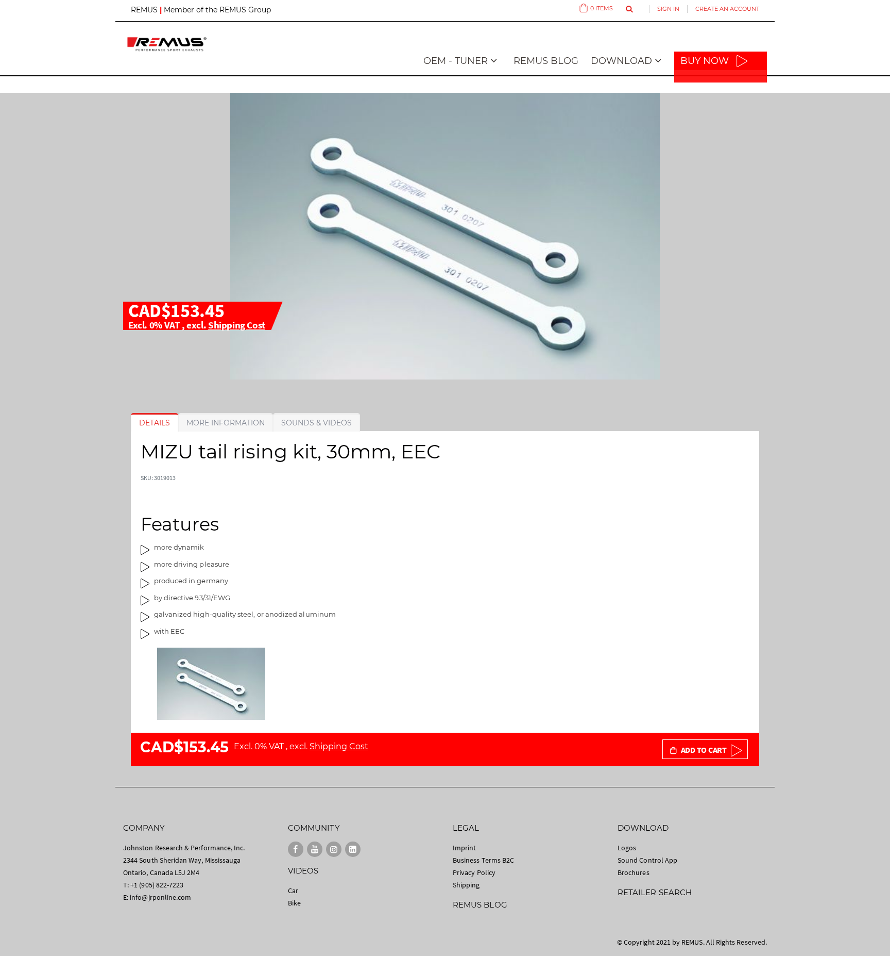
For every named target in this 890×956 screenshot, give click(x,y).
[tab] (154, 423)
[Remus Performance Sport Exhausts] (167, 44)
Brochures (633, 872)
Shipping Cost (236, 325)
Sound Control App (647, 860)
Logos (627, 847)
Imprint (464, 847)
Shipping (466, 884)
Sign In (668, 8)
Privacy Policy (474, 872)
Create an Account (727, 8)
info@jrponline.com (160, 897)
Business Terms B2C (483, 860)
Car (293, 890)
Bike (294, 903)
